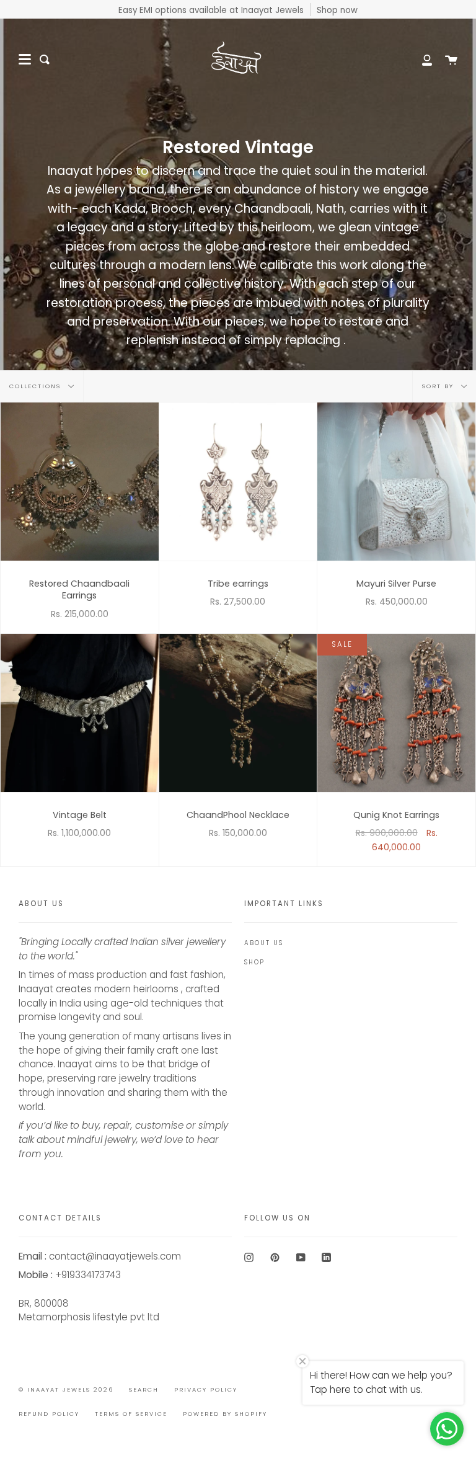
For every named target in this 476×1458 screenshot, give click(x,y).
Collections (36, 386)
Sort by (439, 386)
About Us (263, 943)
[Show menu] (24, 59)
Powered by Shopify (225, 1414)
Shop (254, 962)
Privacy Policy (205, 1389)
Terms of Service (131, 1414)
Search (144, 1389)
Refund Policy (49, 1414)
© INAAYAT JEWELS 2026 (66, 1389)
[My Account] (420, 59)
